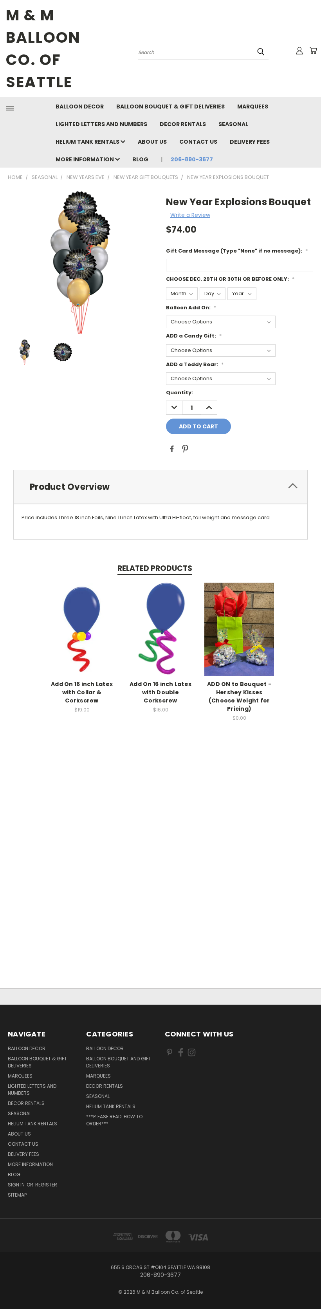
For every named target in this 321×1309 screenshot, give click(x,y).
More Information (85, 159)
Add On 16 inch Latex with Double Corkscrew (160, 692)
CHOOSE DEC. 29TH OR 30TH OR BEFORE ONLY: (230, 279)
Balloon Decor (80, 106)
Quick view (81, 628)
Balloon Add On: (191, 307)
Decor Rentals (183, 124)
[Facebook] (172, 449)
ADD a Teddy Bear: (195, 364)
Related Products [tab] (154, 568)
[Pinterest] (185, 449)
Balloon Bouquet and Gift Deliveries (118, 1062)
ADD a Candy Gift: (194, 335)
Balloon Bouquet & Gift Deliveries (170, 106)
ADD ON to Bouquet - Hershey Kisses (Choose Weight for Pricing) (239, 696)
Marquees (252, 106)
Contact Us (198, 142)
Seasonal (233, 124)
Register (46, 1184)
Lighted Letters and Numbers (101, 124)
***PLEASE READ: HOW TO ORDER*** (114, 1120)
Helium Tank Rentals (88, 142)
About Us (152, 142)
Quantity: (179, 392)
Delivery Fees (250, 142)
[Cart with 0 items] (313, 50)
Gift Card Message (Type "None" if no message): (237, 251)
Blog (140, 159)
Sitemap (17, 1195)
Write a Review (190, 215)
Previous (309, 1284)
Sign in (17, 1184)
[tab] (160, 487)
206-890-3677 (192, 159)
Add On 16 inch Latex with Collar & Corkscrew (82, 692)
